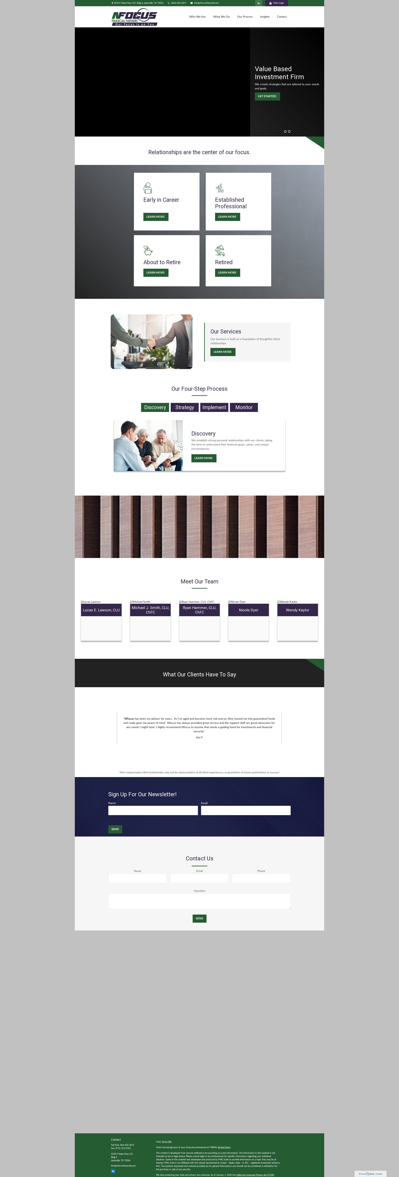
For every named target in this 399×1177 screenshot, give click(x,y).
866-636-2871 (127, 1145)
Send (115, 829)
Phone (261, 871)
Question (199, 891)
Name (112, 803)
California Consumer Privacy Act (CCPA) (255, 1175)
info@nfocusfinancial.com (206, 3)
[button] (197, 17)
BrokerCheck (224, 1147)
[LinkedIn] (258, 3)
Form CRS (167, 1142)
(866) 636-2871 (178, 3)
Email (204, 803)
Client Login (278, 3)
